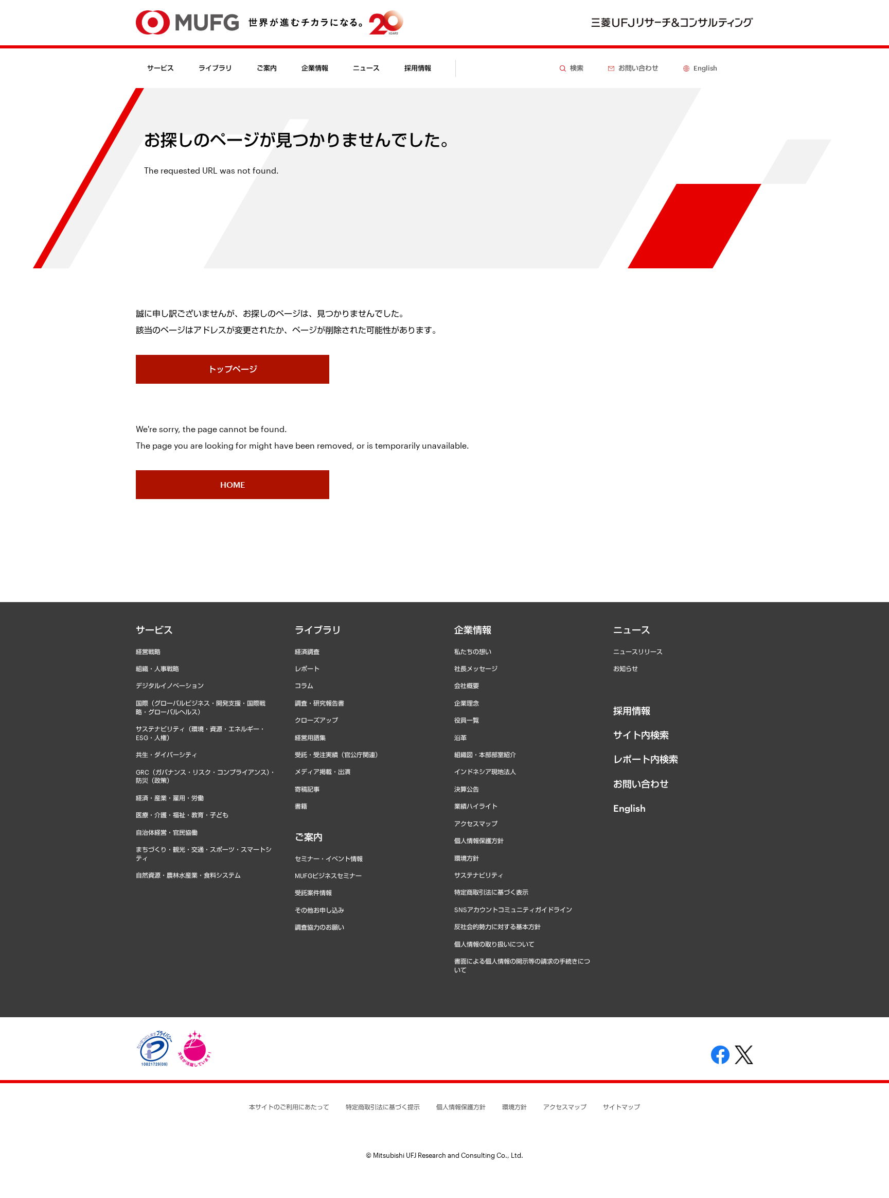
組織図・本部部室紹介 (485, 754)
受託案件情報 (313, 892)
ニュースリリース (638, 651)
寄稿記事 (307, 789)
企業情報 (472, 630)
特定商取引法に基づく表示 (491, 892)
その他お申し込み (319, 910)
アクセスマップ (475, 823)
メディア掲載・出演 (322, 771)
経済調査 (307, 651)
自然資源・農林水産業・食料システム (188, 875)
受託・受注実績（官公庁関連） (338, 754)
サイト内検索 (641, 735)
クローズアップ (316, 720)
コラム (304, 685)
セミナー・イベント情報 (329, 858)
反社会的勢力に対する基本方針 (497, 926)
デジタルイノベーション (170, 685)
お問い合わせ (641, 784)
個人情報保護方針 (479, 840)
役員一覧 (466, 720)
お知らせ (625, 668)
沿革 (460, 737)
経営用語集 (310, 737)
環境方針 (466, 858)
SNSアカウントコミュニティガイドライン (513, 909)
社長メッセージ (475, 668)
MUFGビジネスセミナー (328, 875)
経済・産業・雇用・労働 (170, 797)
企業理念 (466, 703)
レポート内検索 (645, 759)
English (629, 808)
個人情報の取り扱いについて (494, 944)
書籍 (301, 806)
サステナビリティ (479, 875)
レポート (307, 668)
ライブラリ (318, 630)
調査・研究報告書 (319, 703)
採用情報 (417, 68)
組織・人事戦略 (157, 668)
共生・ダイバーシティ (167, 754)
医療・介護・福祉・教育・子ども (182, 814)
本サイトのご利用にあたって (289, 1106)
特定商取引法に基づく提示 (383, 1106)
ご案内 (309, 837)
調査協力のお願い (319, 927)
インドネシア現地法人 (485, 771)
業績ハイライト (475, 806)
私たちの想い (472, 651)
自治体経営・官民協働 (167, 832)
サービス (154, 630)
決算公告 (466, 789)
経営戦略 (148, 651)
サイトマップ (621, 1106)
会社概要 (466, 685)
